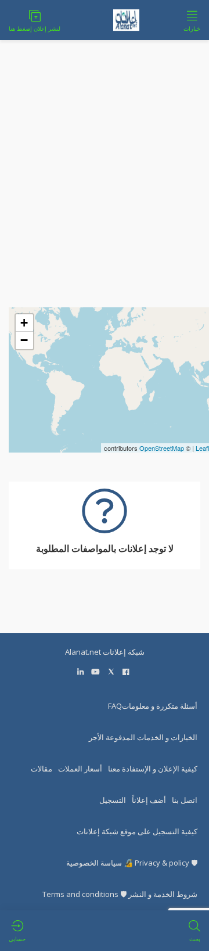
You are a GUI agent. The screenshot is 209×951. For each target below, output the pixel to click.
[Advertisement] (104, 202)
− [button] (24, 340)
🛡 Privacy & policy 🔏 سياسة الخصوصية (131, 862)
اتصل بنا (184, 800)
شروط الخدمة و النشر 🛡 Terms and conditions (119, 894)
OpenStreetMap (161, 448)
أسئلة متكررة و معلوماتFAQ (152, 706)
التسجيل (112, 800)
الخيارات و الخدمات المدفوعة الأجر (143, 737)
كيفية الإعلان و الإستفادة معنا (152, 768)
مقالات (41, 768)
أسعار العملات (80, 768)
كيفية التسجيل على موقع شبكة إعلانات (137, 831)
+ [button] (24, 322)
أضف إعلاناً (149, 800)
